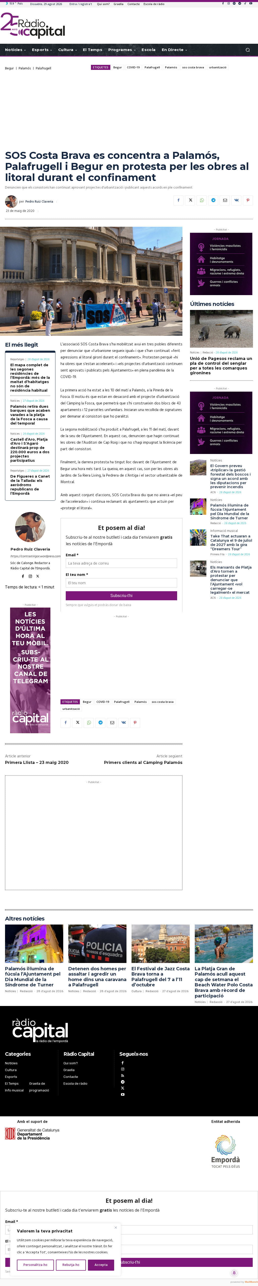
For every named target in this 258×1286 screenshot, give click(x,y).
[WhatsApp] (202, 200)
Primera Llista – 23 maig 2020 (37, 762)
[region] (65, 1249)
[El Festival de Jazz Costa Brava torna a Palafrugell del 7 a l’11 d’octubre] (161, 944)
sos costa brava (193, 67)
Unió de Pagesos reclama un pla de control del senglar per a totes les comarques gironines (221, 366)
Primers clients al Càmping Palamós (143, 762)
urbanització (218, 67)
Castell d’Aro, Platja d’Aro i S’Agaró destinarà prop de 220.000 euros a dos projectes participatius (29, 450)
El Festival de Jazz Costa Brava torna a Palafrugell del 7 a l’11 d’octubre (161, 977)
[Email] (225, 200)
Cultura (137, 991)
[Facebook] (223, 4)
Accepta (101, 1265)
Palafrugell (43, 68)
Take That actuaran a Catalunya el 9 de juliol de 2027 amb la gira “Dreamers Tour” (231, 542)
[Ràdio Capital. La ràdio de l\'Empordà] (33, 26)
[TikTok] (245, 4)
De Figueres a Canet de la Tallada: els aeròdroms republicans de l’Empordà (30, 484)
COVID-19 (133, 67)
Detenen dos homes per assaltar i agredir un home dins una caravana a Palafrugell (97, 977)
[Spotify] (234, 4)
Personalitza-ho (35, 1265)
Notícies (15, 401)
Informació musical (224, 531)
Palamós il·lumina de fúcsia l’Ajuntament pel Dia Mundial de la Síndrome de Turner (229, 511)
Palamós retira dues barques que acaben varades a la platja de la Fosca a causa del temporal (30, 415)
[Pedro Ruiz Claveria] (12, 201)
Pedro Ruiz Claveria (39, 201)
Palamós (25, 68)
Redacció (208, 352)
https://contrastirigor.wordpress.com (30, 556)
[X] (190, 200)
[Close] (116, 1227)
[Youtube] (250, 4)
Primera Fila (217, 554)
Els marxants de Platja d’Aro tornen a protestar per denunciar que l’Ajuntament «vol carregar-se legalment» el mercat (231, 580)
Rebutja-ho (70, 1265)
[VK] (236, 200)
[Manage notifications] (234, 1273)
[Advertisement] (129, 109)
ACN (213, 492)
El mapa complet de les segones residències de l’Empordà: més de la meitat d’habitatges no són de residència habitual (30, 378)
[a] (86, 1031)
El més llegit (21, 344)
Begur (9, 68)
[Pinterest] (248, 200)
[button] (247, 50)
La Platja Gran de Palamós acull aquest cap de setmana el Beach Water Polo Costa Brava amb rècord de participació (224, 982)
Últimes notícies (212, 304)
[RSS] (122, 1076)
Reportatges (17, 359)
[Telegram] (239, 4)
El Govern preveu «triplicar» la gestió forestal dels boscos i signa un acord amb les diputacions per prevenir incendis (230, 476)
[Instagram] (228, 4)
